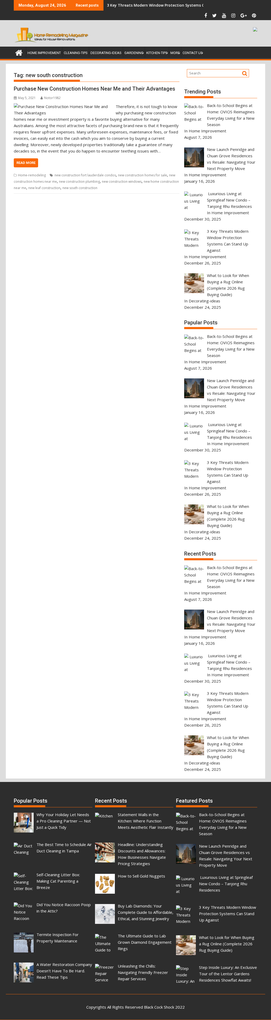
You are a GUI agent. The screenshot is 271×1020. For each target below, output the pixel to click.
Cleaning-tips (76, 53)
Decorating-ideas (106, 53)
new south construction (79, 188)
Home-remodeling (32, 175)
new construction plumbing (79, 181)
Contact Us (193, 53)
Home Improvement (44, 53)
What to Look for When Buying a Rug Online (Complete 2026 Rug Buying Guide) (180, 5)
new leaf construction (44, 188)
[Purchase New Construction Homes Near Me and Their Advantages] (63, 106)
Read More (25, 163)
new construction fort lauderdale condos (85, 175)
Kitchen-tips (157, 53)
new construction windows (122, 181)
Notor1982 (52, 98)
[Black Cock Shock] (19, 52)
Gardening (133, 53)
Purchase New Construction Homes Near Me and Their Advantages (94, 89)
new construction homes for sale (142, 175)
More (175, 53)
